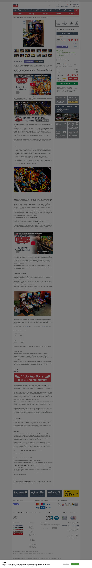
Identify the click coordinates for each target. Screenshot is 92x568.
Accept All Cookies (75, 564)
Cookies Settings (66, 564)
